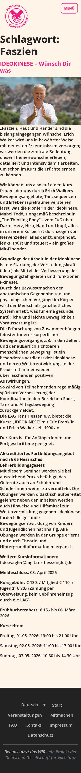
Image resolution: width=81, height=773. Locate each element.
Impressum (61, 725)
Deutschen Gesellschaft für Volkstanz (40, 757)
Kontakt (33, 725)
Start (57, 705)
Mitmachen (61, 715)
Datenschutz (40, 735)
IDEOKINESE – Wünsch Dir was (35, 67)
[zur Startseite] (16, 16)
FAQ (13, 725)
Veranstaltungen (25, 715)
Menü (69, 8)
